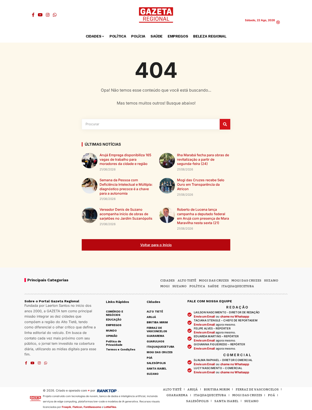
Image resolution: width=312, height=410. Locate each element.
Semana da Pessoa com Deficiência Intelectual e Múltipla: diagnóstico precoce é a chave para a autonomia (126, 186)
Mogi (165, 286)
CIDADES (167, 280)
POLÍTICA (197, 286)
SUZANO (179, 286)
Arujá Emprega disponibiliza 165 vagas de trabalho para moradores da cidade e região (125, 159)
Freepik (66, 407)
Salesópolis (197, 401)
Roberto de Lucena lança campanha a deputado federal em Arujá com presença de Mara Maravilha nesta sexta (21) (203, 216)
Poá (271, 395)
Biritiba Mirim (217, 389)
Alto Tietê (186, 280)
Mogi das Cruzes (246, 280)
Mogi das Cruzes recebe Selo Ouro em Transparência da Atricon (200, 184)
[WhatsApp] (55, 15)
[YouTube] (40, 15)
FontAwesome (92, 407)
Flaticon (77, 407)
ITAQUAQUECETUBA (237, 286)
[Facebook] (33, 15)
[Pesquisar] (225, 124)
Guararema (177, 395)
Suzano (271, 280)
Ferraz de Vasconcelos (257, 389)
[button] (278, 22)
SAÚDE (213, 286)
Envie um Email (204, 316)
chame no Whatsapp (234, 316)
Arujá (192, 389)
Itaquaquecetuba (210, 395)
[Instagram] (48, 15)
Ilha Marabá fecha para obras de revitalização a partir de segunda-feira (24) (203, 159)
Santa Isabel (226, 401)
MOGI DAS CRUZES (214, 280)
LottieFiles (110, 407)
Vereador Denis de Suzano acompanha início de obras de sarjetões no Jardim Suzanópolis (126, 213)
